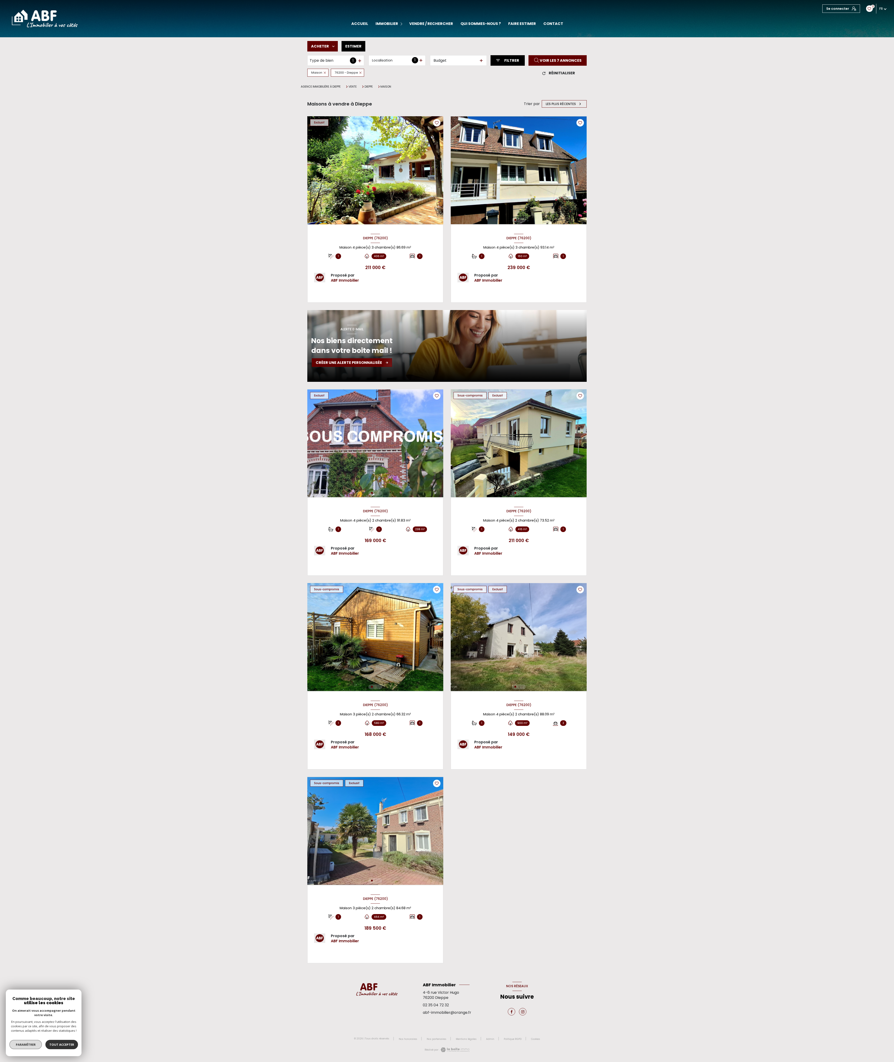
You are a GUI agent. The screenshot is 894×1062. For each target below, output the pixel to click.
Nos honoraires (408, 1039)
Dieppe (369, 86)
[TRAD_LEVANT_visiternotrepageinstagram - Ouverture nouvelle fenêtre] (522, 1011)
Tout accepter (61, 1044)
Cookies (535, 1039)
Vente (353, 86)
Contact (553, 24)
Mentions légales (466, 1039)
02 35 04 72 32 (436, 1005)
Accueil (359, 24)
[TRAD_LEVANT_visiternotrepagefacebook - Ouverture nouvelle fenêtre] (511, 1011)
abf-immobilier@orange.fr (447, 1012)
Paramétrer (26, 1044)
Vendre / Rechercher (431, 24)
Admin (490, 1039)
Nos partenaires (436, 1039)
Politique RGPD (513, 1039)
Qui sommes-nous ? (481, 24)
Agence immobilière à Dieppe (321, 87)
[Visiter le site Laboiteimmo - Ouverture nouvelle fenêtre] (454, 1050)
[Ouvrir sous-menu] (402, 24)
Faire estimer (522, 24)
